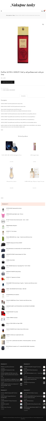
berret (4, 89)
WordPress (23, 418)
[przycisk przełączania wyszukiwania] (42, 11)
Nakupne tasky (23, 4)
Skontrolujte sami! (8, 82)
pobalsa (7, 89)
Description (23, 96)
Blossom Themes (33, 417)
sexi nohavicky (12, 89)
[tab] (23, 96)
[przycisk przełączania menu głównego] (1, 11)
